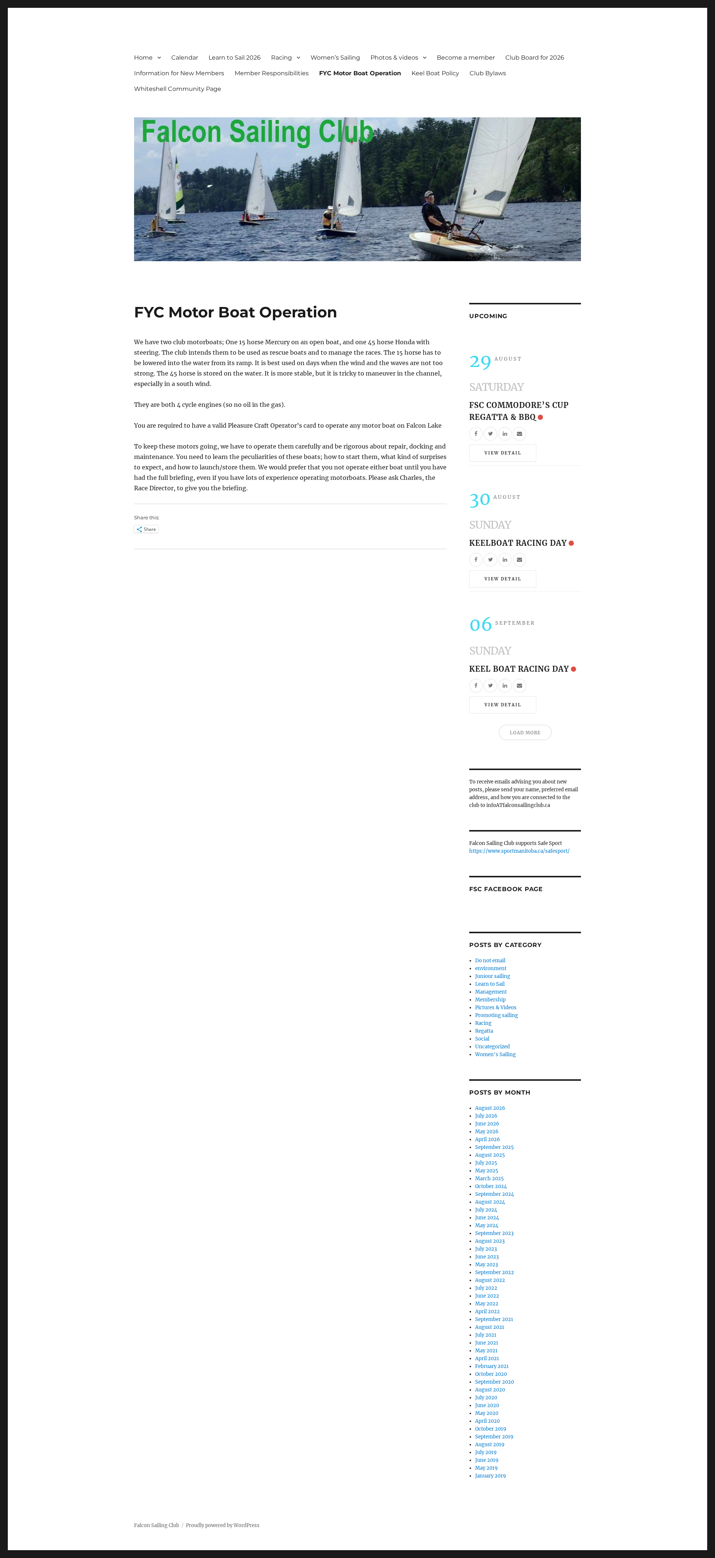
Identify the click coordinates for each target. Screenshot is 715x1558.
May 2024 (486, 1225)
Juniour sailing (492, 976)
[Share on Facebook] (476, 434)
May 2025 (486, 1171)
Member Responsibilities (272, 73)
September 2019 (494, 1437)
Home (143, 57)
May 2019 (486, 1468)
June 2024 (487, 1218)
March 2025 (489, 1178)
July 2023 (486, 1249)
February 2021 (492, 1366)
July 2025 (486, 1163)
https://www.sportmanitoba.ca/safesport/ (519, 851)
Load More (525, 732)
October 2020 (491, 1374)
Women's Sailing (495, 1054)
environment (490, 968)
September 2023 (494, 1233)
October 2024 (491, 1186)
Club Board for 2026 (534, 57)
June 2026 (487, 1124)
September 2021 (494, 1319)
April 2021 (487, 1358)
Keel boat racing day (519, 669)
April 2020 (487, 1421)
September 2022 (494, 1272)
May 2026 (487, 1131)
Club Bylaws (488, 73)
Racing (281, 57)
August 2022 (490, 1280)
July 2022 (486, 1288)
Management (491, 992)
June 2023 (487, 1257)
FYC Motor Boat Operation (360, 73)
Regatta (484, 1031)
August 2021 (489, 1327)
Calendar (184, 57)
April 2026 (487, 1139)
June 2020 (487, 1405)
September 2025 (494, 1147)
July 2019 (486, 1452)
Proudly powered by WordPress (223, 1525)
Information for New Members (179, 73)
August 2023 (490, 1241)
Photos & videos (394, 57)
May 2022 (486, 1304)
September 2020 (494, 1382)
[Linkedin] (505, 434)
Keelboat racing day (518, 543)
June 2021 (486, 1343)
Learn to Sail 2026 (235, 57)
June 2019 (487, 1460)
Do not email (490, 960)
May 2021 (486, 1351)
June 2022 (487, 1296)
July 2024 (486, 1210)
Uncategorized (492, 1047)
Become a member (466, 57)
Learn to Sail (490, 984)
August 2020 (490, 1390)
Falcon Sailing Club (156, 1525)
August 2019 (490, 1444)
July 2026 (486, 1116)
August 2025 (490, 1155)
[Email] (519, 434)
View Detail (502, 453)
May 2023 (486, 1264)
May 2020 (486, 1413)
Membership (490, 1000)
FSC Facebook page (506, 889)
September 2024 (494, 1194)
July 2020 (486, 1397)
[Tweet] (490, 434)
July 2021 (485, 1335)
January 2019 (490, 1476)
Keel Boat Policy (435, 73)
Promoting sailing (496, 1015)
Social (482, 1039)
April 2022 (487, 1311)
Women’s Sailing (335, 57)
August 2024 (490, 1202)
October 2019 (490, 1429)
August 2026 (490, 1108)
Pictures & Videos (496, 1007)
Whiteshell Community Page (177, 88)
